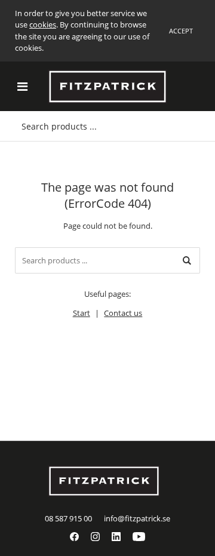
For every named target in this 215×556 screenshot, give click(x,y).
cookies (42, 24)
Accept (181, 30)
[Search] (187, 260)
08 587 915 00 (68, 518)
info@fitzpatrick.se (137, 518)
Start (81, 313)
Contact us (123, 313)
